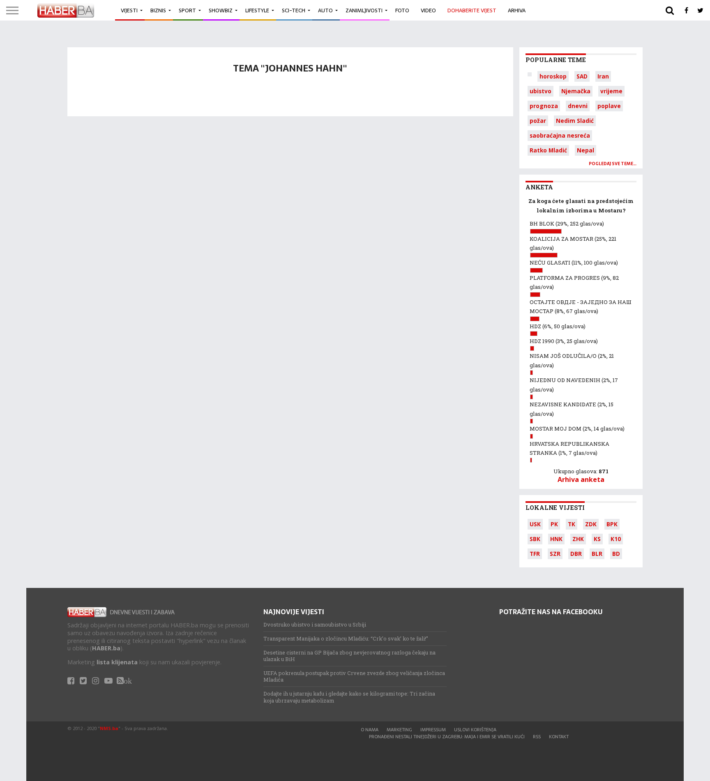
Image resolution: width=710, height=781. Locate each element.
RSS (537, 736)
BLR (597, 554)
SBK (535, 539)
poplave (609, 106)
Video (428, 10)
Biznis (158, 10)
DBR (576, 554)
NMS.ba (109, 728)
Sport (187, 10)
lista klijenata (117, 662)
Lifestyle (257, 10)
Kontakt (559, 736)
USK (535, 524)
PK (554, 524)
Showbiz (221, 10)
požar (538, 120)
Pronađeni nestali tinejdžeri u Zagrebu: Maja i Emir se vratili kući (447, 736)
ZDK (591, 524)
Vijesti (129, 10)
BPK (612, 524)
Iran (603, 76)
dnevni (578, 106)
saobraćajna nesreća (560, 135)
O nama (369, 729)
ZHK (578, 539)
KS (597, 539)
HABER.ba (106, 648)
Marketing (399, 729)
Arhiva (517, 10)
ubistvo (540, 91)
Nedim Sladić (575, 120)
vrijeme (611, 91)
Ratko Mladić (548, 150)
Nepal (585, 150)
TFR (535, 554)
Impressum (433, 729)
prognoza (544, 106)
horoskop (553, 76)
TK (571, 524)
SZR (555, 554)
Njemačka (575, 91)
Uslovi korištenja (475, 729)
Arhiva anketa (581, 479)
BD (616, 554)
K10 (616, 539)
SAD (582, 76)
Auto (325, 10)
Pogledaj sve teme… (612, 163)
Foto (402, 10)
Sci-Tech (293, 10)
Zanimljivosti (364, 10)
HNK (556, 539)
